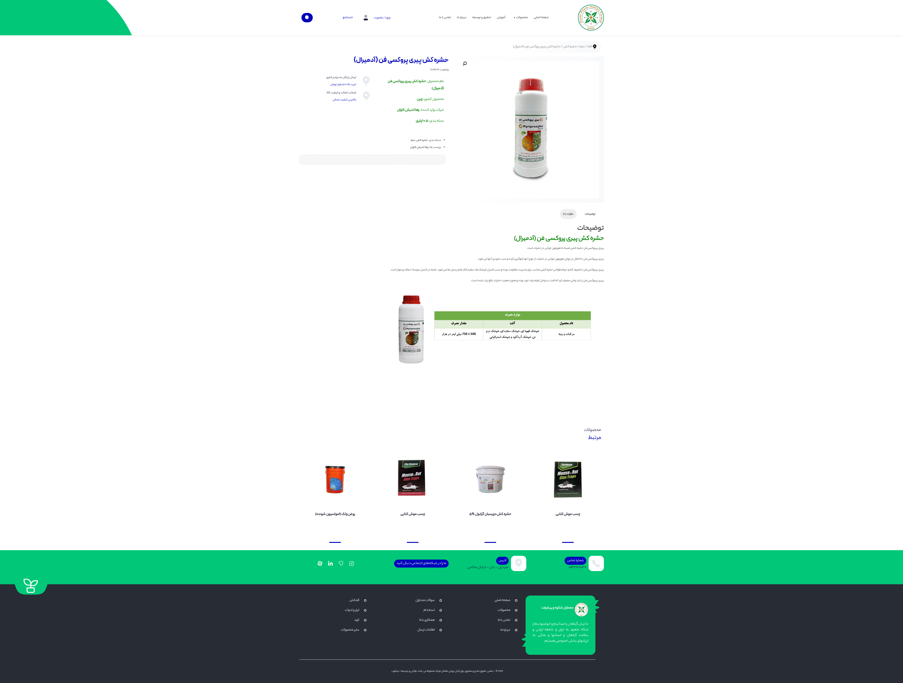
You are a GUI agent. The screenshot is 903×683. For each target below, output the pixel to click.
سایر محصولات (350, 630)
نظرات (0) (568, 214)
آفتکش (354, 600)
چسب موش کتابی (568, 514)
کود (356, 620)
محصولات (522, 17)
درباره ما (461, 17)
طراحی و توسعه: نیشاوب (404, 671)
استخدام (429, 610)
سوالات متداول (425, 600)
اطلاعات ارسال (426, 630)
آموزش (501, 17)
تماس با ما (445, 17)
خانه (590, 46)
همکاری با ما (427, 620)
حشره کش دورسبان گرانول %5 (490, 514)
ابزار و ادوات (352, 610)
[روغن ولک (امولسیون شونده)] (335, 479)
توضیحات (590, 214)
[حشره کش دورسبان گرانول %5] (490, 479)
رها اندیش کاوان (419, 147)
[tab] (590, 214)
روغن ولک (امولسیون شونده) (335, 514)
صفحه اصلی (541, 17)
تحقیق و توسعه (481, 17)
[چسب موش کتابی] (567, 479)
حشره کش (570, 46)
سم (582, 46)
